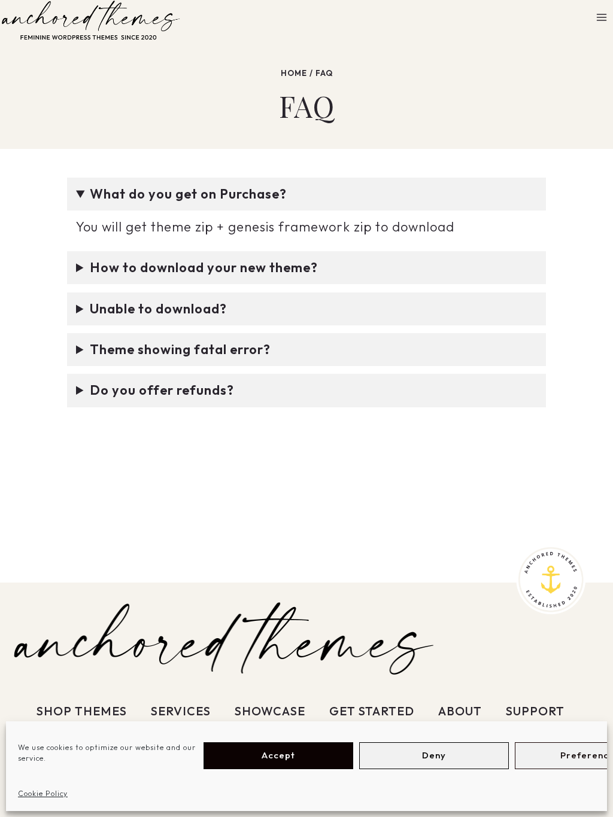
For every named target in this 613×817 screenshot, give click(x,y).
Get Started (371, 710)
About (460, 710)
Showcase (270, 710)
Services (181, 710)
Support (535, 710)
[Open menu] (601, 17)
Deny (434, 755)
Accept (278, 755)
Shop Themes (82, 710)
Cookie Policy (43, 793)
